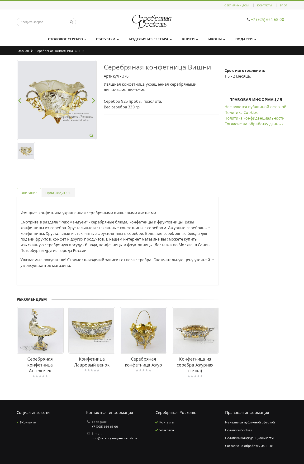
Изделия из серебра (149, 39)
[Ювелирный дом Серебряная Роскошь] (152, 22)
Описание (29, 192)
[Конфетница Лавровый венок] (91, 330)
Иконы (215, 39)
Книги (188, 39)
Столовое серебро (65, 39)
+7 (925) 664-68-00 (267, 19)
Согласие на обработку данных (254, 123)
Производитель (58, 192)
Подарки (244, 39)
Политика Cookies (241, 112)
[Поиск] (71, 22)
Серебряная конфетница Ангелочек (40, 364)
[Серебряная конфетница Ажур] (143, 330)
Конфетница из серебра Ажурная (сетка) (195, 364)
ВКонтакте (28, 422)
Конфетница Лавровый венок (91, 362)
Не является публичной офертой (255, 106)
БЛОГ (283, 5)
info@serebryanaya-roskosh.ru (114, 438)
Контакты (264, 5)
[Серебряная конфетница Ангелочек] (40, 330)
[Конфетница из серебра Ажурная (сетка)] (195, 330)
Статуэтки (106, 39)
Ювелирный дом (236, 5)
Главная (23, 51)
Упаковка (166, 430)
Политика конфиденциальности (254, 118)
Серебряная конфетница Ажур (143, 362)
